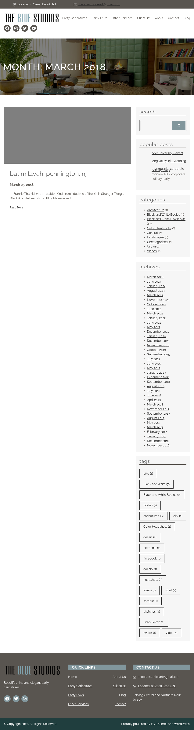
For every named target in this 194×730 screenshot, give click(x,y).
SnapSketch (153, 622)
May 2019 (153, 368)
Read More (16, 208)
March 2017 (155, 427)
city (177, 516)
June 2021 (154, 322)
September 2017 (158, 413)
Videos (152, 251)
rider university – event (167, 153)
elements (151, 548)
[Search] (178, 125)
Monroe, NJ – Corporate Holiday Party (168, 169)
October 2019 (156, 350)
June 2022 (154, 309)
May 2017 (153, 422)
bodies (150, 505)
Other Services (78, 704)
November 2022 (158, 300)
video (171, 633)
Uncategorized (157, 242)
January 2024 (156, 286)
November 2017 (158, 409)
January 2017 (156, 436)
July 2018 (153, 391)
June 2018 (154, 395)
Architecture (155, 210)
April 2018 (154, 400)
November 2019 (158, 345)
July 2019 (153, 359)
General (152, 233)
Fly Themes (159, 724)
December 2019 (158, 341)
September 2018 (158, 381)
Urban (151, 246)
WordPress (182, 724)
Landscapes (155, 237)
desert (149, 537)
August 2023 (156, 290)
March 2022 (155, 313)
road (170, 590)
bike (148, 473)
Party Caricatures (80, 686)
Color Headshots (159, 228)
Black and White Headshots (166, 219)
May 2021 (153, 327)
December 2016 (158, 441)
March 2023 (155, 295)
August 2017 (155, 418)
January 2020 (156, 336)
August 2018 (155, 386)
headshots (152, 579)
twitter (149, 633)
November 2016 (158, 445)
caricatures (153, 516)
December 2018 (158, 377)
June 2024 (154, 281)
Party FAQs (76, 695)
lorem (149, 590)
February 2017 (157, 432)
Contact (120, 704)
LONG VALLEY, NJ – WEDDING (169, 161)
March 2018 (155, 404)
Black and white (156, 484)
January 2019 (156, 372)
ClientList (119, 686)
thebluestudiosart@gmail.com (99, 4)
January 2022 (156, 318)
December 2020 (158, 331)
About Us (119, 677)
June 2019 (154, 363)
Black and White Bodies (163, 214)
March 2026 (155, 277)
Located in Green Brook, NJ (157, 686)
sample (150, 601)
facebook (151, 558)
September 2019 (158, 354)
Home (72, 677)
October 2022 (156, 304)
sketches (151, 611)
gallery (150, 569)
